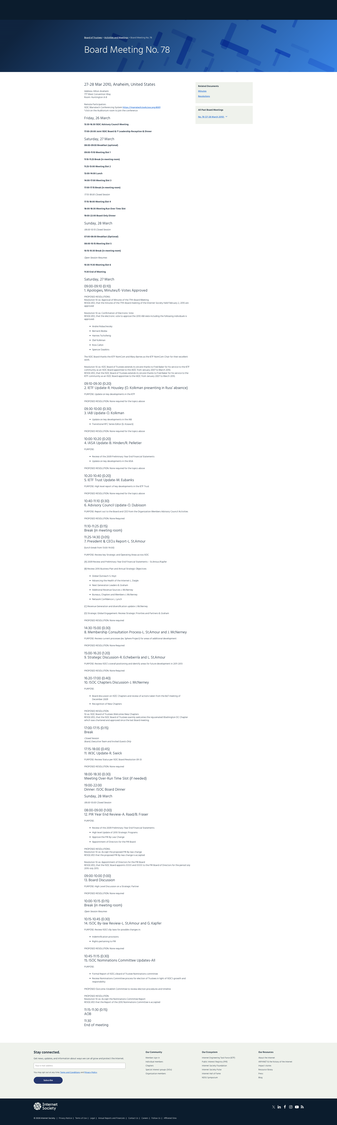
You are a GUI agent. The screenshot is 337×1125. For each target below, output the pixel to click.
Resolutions (204, 96)
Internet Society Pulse (211, 1069)
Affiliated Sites (170, 1118)
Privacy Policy (90, 1072)
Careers (145, 1118)
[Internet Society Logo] (45, 1106)
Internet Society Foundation (214, 1066)
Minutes (202, 91)
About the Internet (266, 1058)
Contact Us (133, 1118)
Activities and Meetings (116, 38)
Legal (92, 1118)
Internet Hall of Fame (211, 1073)
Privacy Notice (65, 1118)
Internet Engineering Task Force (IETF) (218, 1058)
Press (260, 1073)
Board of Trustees (93, 38)
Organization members (156, 1073)
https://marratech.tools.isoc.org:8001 (141, 107)
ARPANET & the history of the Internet (275, 1062)
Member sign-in (153, 1058)
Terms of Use (81, 1118)
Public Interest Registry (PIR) (214, 1062)
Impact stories (264, 1066)
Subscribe (48, 1080)
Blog (260, 1077)
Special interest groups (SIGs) (159, 1069)
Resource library (265, 1069)
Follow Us (156, 1118)
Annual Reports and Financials (111, 1118)
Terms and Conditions (70, 1072)
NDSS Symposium (210, 1077)
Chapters (150, 1066)
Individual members (154, 1062)
